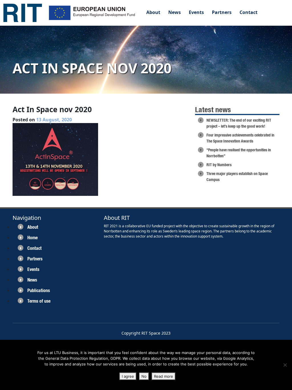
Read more (163, 376)
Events (196, 12)
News (174, 12)
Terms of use (38, 301)
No (144, 376)
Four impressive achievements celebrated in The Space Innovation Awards (240, 138)
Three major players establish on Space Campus (237, 176)
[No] (285, 365)
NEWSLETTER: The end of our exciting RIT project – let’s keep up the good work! (238, 123)
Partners (222, 12)
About (153, 12)
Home (32, 237)
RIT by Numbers (219, 164)
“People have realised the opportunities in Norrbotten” (238, 153)
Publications (38, 290)
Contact (248, 12)
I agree (128, 376)
